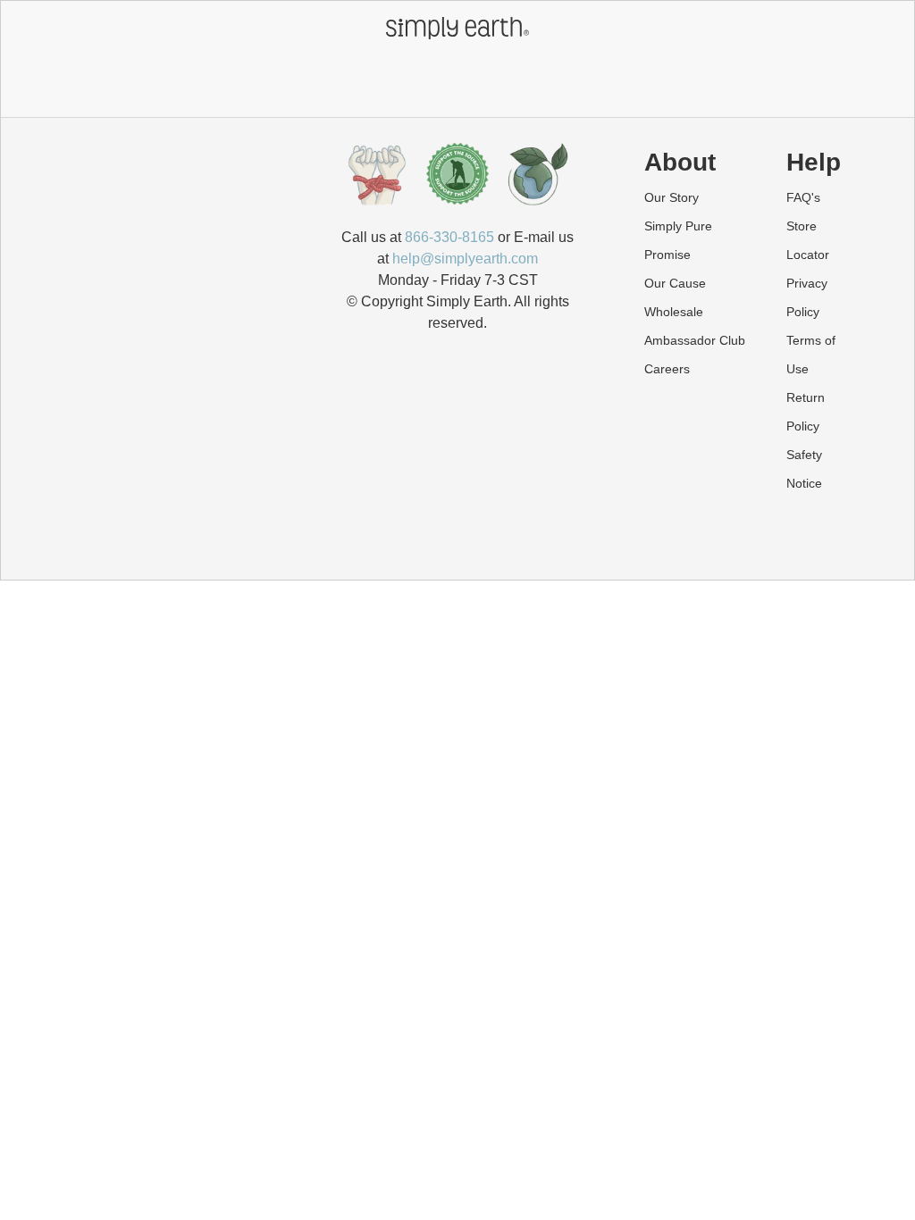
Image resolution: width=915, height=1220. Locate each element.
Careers (667, 369)
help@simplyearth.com (465, 258)
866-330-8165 (449, 237)
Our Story (671, 197)
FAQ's (803, 197)
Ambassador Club (694, 340)
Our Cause (675, 283)
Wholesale (673, 312)
